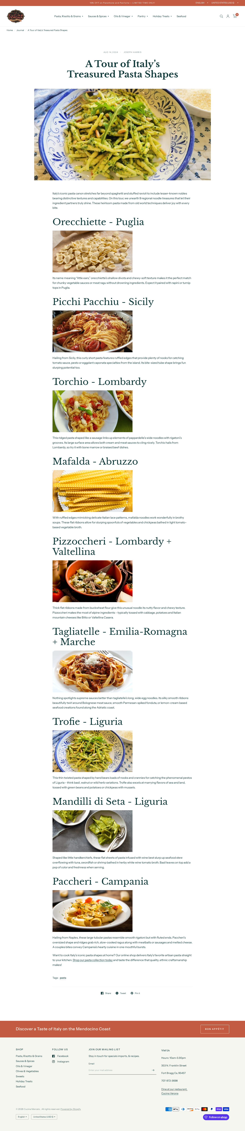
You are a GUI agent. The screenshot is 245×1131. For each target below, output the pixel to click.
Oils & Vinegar (122, 16)
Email (91, 1063)
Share (108, 993)
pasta (63, 977)
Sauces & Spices (97, 16)
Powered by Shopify (70, 1109)
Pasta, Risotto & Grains (67, 16)
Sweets (20, 1076)
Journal (20, 30)
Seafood (181, 16)
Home (10, 30)
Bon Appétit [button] (214, 1029)
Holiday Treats (161, 16)
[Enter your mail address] (153, 1070)
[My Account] (228, 16)
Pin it (137, 993)
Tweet (123, 993)
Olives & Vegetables (27, 1071)
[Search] (221, 16)
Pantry (142, 16)
